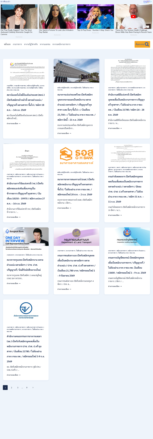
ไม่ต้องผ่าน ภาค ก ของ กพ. (125, 90)
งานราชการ (17, 44)
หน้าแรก (7, 44)
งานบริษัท (10, 86)
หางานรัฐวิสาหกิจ (31, 44)
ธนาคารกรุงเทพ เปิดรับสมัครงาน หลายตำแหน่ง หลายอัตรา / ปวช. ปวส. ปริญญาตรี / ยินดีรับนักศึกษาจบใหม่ (25, 264)
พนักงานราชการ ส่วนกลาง (35, 174)
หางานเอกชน (45, 44)
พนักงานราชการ (122, 88)
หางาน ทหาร (118, 169)
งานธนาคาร (10, 255)
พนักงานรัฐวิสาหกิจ (33, 86)
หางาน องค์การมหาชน (19, 88)
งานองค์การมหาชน (20, 86)
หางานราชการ (26, 176)
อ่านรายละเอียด (13, 123)
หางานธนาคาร (20, 255)
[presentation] (26, 70)
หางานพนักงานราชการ (61, 44)
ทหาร (118, 167)
